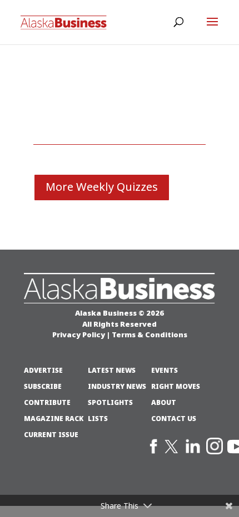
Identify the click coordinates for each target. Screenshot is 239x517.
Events (164, 371)
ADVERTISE (43, 371)
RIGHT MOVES (175, 387)
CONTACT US (173, 419)
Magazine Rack (53, 419)
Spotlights (110, 403)
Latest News (112, 371)
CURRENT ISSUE (51, 435)
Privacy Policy (78, 334)
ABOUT (163, 403)
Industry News (117, 387)
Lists (98, 419)
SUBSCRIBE (43, 387)
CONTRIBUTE (47, 403)
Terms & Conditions (149, 334)
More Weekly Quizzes (102, 187)
